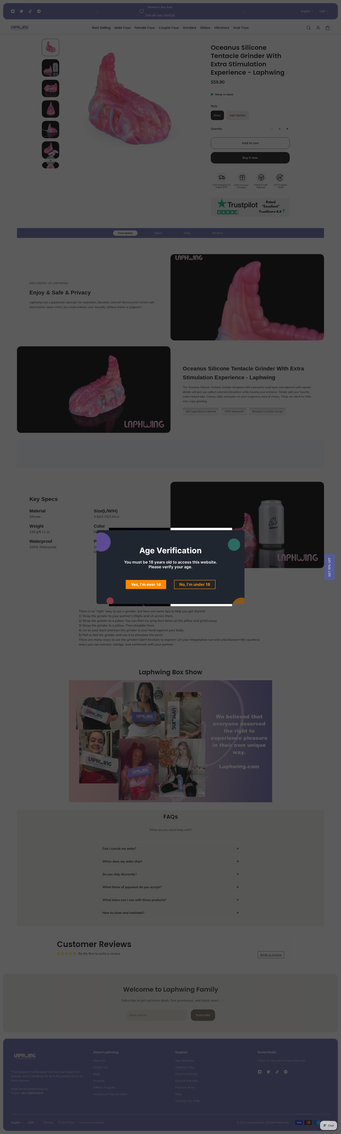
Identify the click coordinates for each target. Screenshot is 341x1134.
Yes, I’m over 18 (146, 584)
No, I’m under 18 (194, 584)
